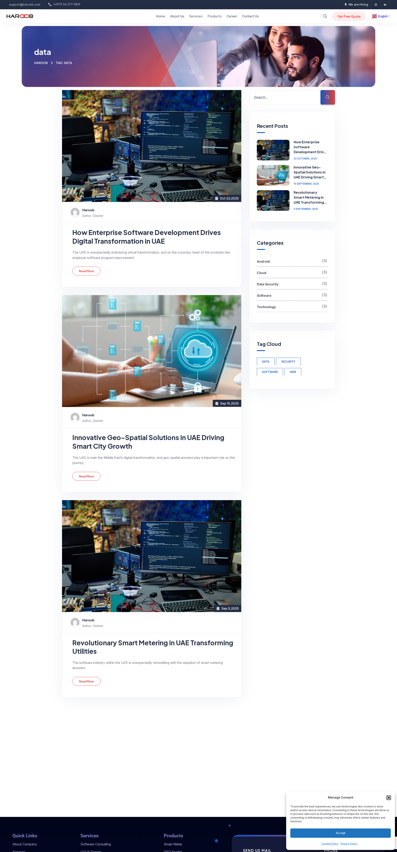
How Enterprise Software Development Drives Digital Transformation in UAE (146, 236)
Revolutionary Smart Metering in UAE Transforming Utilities (152, 646)
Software (292, 294)
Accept (340, 833)
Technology (292, 306)
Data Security (292, 283)
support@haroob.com (25, 4)
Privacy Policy (349, 843)
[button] (389, 798)
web (293, 371)
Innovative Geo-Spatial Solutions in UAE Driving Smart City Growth (148, 441)
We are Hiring (358, 4)
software (270, 371)
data (265, 361)
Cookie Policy (330, 843)
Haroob (41, 63)
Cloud (292, 272)
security (288, 361)
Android (292, 260)
